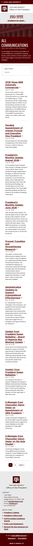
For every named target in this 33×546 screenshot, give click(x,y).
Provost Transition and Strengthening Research (15, 245)
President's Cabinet (11, 512)
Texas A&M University (12, 2)
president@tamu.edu (15, 501)
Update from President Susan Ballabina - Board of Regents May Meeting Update (15, 336)
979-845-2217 (13, 503)
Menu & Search (15, 543)
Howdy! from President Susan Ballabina (14, 372)
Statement (12, 538)
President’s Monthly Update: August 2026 (14, 158)
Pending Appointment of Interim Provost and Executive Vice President (14, 130)
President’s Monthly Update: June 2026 (14, 205)
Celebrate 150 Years (15, 20)
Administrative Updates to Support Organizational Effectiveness (13, 292)
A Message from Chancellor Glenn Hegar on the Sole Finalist (15, 440)
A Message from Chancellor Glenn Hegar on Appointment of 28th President (14, 407)
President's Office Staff (13, 515)
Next (21, 465)
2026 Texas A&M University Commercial (14, 85)
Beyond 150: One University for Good (16, 528)
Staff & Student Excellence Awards (14, 519)
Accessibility (22, 538)
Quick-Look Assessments (13, 524)
